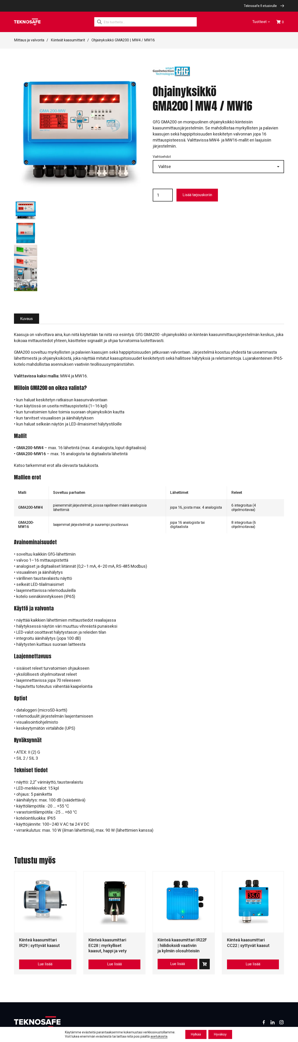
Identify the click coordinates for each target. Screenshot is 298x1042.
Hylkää (196, 1034)
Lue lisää (45, 964)
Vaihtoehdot (162, 156)
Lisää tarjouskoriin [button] (204, 964)
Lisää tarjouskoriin (197, 195)
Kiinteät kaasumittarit (68, 40)
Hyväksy (220, 1034)
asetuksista (158, 1037)
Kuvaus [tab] (26, 318)
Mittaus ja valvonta (29, 40)
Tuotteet (259, 22)
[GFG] (171, 73)
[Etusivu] (27, 22)
